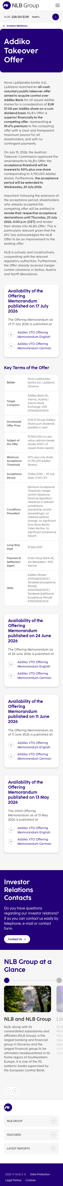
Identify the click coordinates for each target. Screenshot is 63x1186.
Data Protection (40, 1174)
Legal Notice (13, 1180)
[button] (15, 1091)
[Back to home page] (21, 5)
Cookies (30, 1180)
